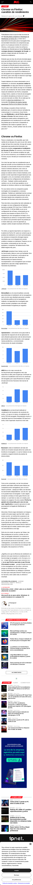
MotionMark (4, 328)
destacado (5, 582)
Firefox (12, 582)
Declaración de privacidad (24, 883)
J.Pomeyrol (19, 16)
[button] (30, 844)
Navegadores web (7, 584)
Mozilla (18, 582)
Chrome (21, 581)
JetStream (3, 288)
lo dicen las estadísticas (13, 100)
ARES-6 (3, 405)
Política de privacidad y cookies (10, 883)
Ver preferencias (16, 879)
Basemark (3, 479)
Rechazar (16, 875)
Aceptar (16, 870)
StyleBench (4, 443)
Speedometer (4, 366)
